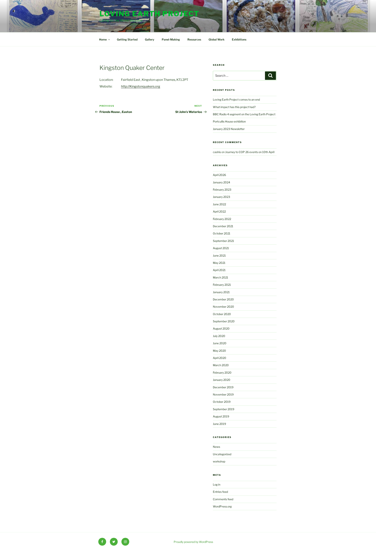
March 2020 (221, 365)
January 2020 (221, 379)
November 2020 (223, 306)
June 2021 (219, 255)
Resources (194, 39)
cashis (217, 152)
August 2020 (221, 328)
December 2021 (223, 226)
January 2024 (221, 182)
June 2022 (219, 204)
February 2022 (222, 219)
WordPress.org (222, 506)
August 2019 (221, 416)
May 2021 (219, 262)
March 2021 (220, 277)
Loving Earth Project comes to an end (236, 99)
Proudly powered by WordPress (193, 541)
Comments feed (223, 499)
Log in (216, 484)
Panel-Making (171, 39)
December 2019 (223, 387)
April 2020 (219, 358)
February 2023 (222, 189)
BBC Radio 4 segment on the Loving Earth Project (244, 114)
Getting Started (127, 39)
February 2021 (222, 284)
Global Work (216, 39)
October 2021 (221, 233)
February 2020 (222, 372)
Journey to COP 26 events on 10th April (249, 152)
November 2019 (223, 394)
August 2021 (221, 248)
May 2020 (219, 350)
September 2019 (223, 409)
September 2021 (223, 240)
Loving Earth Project (149, 13)
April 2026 (219, 175)
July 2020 (219, 336)
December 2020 (223, 299)
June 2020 (219, 343)
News (216, 446)
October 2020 (222, 314)
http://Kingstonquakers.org (140, 86)
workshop (219, 461)
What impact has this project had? (234, 107)
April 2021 (219, 270)
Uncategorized (222, 454)
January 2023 (221, 196)
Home (103, 39)
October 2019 (221, 401)
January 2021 (221, 292)
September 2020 (224, 321)
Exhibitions (239, 39)
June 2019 (219, 423)
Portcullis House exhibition (229, 121)
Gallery (149, 39)
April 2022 (219, 211)
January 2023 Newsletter (229, 129)
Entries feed (220, 491)
